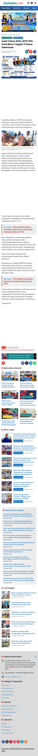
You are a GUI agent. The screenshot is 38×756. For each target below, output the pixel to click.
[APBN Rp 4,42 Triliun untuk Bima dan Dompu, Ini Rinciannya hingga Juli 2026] (6, 614)
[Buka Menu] (32, 3)
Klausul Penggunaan (9, 712)
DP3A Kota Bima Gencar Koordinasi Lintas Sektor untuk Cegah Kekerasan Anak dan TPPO (27, 385)
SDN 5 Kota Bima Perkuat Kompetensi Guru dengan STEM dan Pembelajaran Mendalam (22, 473)
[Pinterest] (10, 741)
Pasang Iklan (6, 730)
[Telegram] (30, 363)
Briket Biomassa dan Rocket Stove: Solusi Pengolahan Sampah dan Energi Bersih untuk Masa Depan (23, 642)
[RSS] (25, 741)
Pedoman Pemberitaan (9, 706)
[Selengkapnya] (35, 656)
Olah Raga (5, 698)
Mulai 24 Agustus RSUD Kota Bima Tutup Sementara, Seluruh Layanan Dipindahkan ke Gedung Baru (18, 579)
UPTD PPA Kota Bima (27, 350)
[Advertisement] (19, 97)
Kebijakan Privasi (7, 709)
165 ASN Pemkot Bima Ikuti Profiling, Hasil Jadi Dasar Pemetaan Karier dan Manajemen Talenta (23, 604)
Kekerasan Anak (13, 347)
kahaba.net (5, 51)
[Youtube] (18, 741)
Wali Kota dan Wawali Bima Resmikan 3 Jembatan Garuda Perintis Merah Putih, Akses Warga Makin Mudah (24, 449)
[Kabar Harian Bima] (13, 3)
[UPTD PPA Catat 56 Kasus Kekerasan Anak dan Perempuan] (28, 394)
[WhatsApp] (34, 363)
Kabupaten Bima (7, 416)
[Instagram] (14, 741)
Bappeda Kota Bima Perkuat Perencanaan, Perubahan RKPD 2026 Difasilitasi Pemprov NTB (16, 565)
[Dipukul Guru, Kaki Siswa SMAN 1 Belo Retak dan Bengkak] (10, 413)
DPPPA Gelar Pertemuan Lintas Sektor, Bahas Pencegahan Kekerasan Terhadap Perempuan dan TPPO (10, 403)
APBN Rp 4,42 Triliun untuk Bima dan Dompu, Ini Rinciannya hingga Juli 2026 (23, 613)
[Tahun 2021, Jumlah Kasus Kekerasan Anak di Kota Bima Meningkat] (28, 412)
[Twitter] (26, 363)
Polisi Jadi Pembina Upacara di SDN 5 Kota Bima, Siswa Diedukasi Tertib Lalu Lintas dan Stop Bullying (24, 461)
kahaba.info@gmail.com (13, 677)
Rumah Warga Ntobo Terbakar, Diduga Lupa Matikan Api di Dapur (21, 497)
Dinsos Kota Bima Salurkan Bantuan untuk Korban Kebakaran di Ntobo (23, 484)
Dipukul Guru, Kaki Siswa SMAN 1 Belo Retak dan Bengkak (9, 423)
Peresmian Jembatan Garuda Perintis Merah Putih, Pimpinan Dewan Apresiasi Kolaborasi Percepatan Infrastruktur (24, 437)
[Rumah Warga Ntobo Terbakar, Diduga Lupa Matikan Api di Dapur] (7, 498)
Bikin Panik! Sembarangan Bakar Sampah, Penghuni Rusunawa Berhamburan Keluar (18, 572)
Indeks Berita (6, 715)
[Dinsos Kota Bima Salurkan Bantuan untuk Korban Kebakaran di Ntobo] (7, 486)
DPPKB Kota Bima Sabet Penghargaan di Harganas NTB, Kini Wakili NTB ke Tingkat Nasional (23, 633)
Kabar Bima (6, 685)
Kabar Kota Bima (18, 38)
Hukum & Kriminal (7, 38)
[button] (28, 3)
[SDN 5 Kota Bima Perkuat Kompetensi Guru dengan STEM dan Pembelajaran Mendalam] (7, 474)
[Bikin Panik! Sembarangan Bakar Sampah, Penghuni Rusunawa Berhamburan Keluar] (6, 624)
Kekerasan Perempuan (11, 350)
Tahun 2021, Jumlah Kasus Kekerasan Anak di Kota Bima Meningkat (27, 421)
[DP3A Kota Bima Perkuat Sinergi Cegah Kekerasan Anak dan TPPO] (10, 376)
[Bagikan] (34, 51)
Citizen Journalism (8, 733)
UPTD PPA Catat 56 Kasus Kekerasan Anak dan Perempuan (28, 403)
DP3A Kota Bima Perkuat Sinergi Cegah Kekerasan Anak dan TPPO (8, 385)
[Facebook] (23, 363)
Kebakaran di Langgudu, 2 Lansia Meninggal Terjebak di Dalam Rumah (17, 558)
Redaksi (4, 724)
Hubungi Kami (6, 727)
